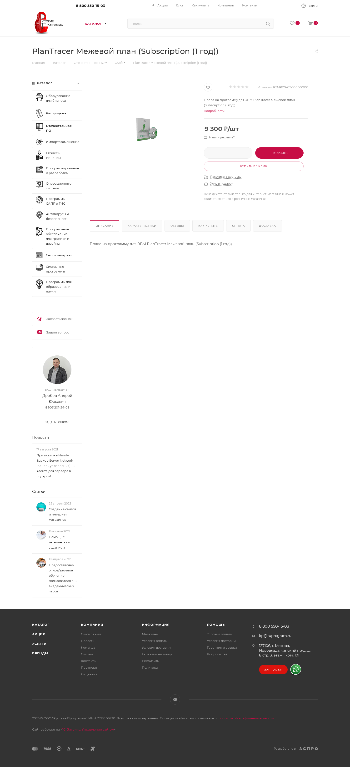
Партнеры (89, 667)
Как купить (208, 225)
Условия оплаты (155, 641)
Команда (88, 647)
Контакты (88, 661)
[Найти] (268, 24)
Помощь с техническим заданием (59, 542)
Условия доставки (156, 647)
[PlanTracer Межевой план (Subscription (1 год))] (147, 130)
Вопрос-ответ (218, 654)
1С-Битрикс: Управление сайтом (88, 729)
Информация (156, 624)
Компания (92, 624)
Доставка (267, 225)
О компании (91, 634)
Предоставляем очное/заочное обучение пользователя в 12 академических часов (63, 578)
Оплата (238, 225)
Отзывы (177, 225)
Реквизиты (151, 661)
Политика (150, 667)
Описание (104, 225)
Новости (40, 437)
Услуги (39, 644)
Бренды (40, 653)
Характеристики (142, 225)
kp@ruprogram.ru (275, 635)
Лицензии (89, 674)
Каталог (41, 624)
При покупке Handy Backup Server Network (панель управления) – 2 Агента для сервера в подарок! (55, 465)
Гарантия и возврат (223, 647)
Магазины (150, 634)
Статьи (38, 491)
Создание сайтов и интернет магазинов (62, 514)
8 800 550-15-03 (90, 5)
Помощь (216, 624)
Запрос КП (273, 669)
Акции (39, 634)
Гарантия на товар (157, 654)
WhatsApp (175, 699)
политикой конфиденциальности (247, 718)
